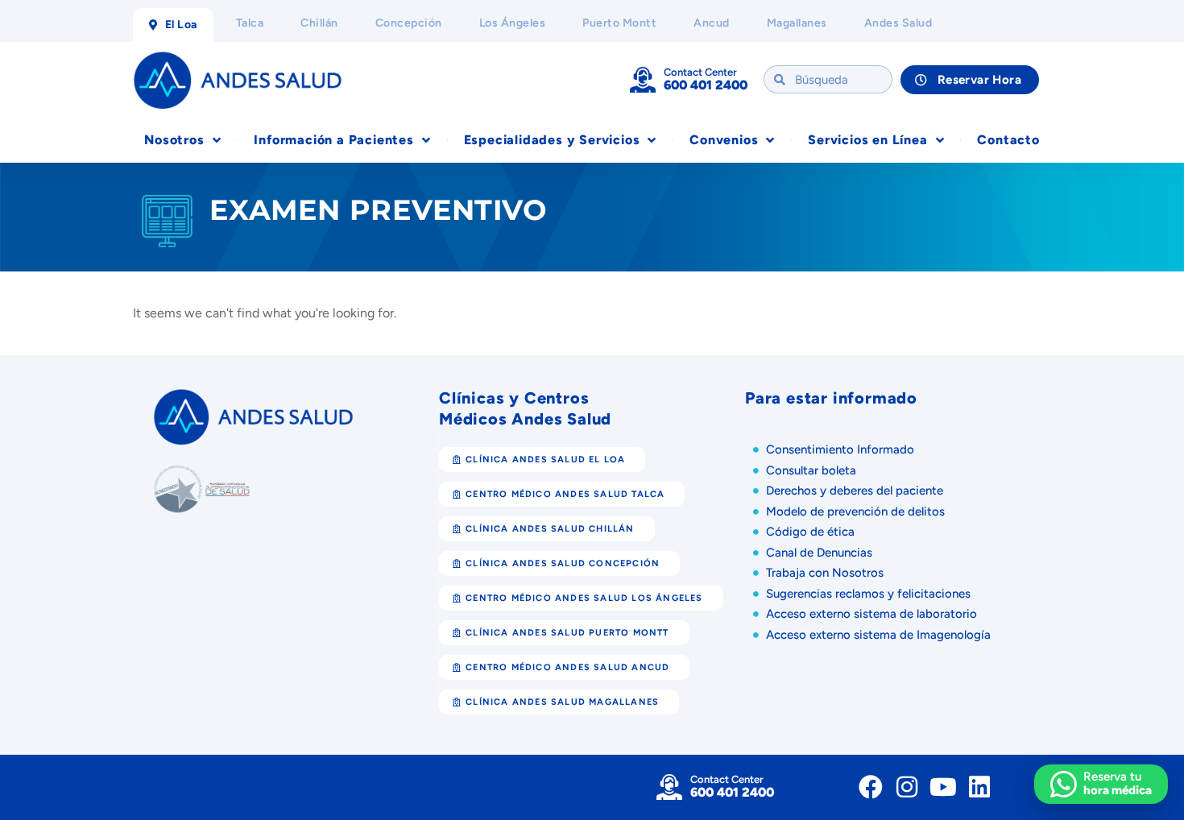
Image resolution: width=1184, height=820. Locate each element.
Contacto (1008, 139)
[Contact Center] (643, 80)
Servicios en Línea (867, 139)
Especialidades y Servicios (552, 139)
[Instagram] (907, 787)
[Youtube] (943, 787)
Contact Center (700, 72)
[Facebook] (871, 787)
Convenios (723, 139)
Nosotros (174, 139)
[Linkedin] (979, 787)
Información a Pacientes (333, 139)
